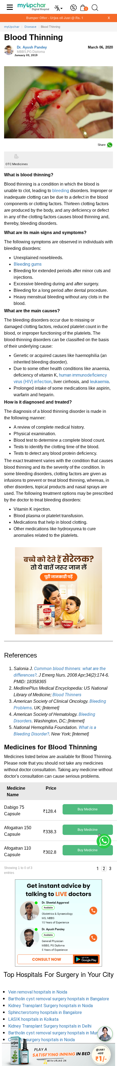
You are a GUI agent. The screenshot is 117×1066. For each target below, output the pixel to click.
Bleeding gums (28, 264)
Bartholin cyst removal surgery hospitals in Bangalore (58, 998)
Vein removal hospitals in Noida (37, 992)
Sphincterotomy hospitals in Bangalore (45, 1012)
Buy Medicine (88, 809)
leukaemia (99, 381)
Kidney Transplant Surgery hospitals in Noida (50, 1005)
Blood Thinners (67, 694)
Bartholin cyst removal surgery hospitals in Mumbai (56, 1032)
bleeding (60, 190)
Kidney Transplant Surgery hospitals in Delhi (49, 1026)
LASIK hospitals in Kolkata (33, 1019)
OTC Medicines (16, 164)
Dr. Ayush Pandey (32, 50)
